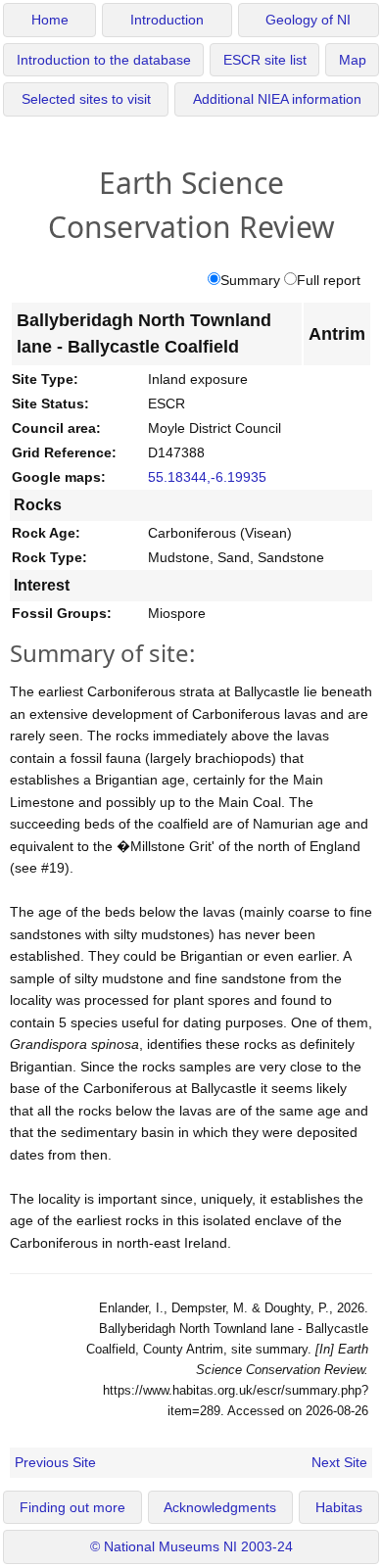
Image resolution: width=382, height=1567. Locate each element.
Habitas (338, 1507)
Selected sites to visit (86, 99)
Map (352, 60)
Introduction (167, 20)
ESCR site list (265, 60)
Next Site (339, 1462)
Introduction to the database (104, 60)
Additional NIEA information (277, 99)
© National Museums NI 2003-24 (191, 1547)
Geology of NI (308, 20)
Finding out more (72, 1507)
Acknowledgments (220, 1507)
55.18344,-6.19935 (207, 477)
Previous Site (55, 1462)
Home (50, 20)
